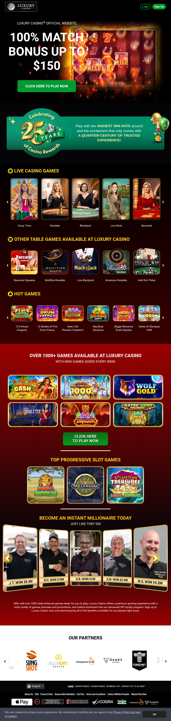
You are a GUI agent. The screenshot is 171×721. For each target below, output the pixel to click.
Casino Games (98, 686)
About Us (29, 694)
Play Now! (139, 686)
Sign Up (159, 6)
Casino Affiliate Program (118, 694)
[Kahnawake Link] (77, 701)
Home (71, 686)
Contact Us (127, 686)
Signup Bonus (82, 686)
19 (36, 701)
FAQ (37, 694)
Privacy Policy (46, 694)
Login (145, 6)
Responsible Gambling (65, 694)
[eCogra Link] (103, 701)
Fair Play (80, 694)
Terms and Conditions (96, 694)
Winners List (113, 686)
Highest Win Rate (138, 694)
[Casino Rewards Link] (122, 701)
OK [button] (154, 714)
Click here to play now (46, 86)
